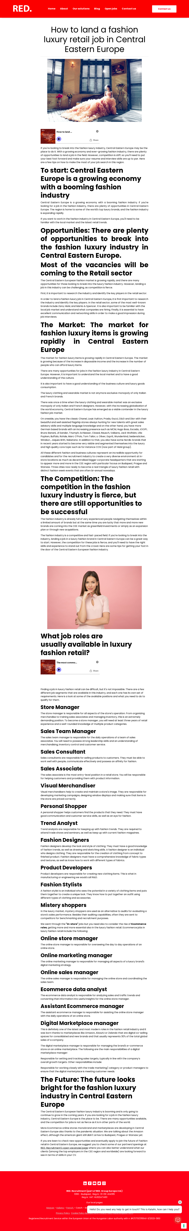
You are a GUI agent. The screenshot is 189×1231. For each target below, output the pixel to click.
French (70, 1207)
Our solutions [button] (81, 8)
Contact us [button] (129, 8)
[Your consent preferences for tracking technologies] (184, 1226)
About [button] (64, 8)
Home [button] (51, 8)
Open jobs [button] (111, 8)
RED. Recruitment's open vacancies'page (64, 1148)
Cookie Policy (78, 1213)
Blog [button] (97, 8)
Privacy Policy (63, 1213)
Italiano (60, 1207)
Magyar (50, 1207)
